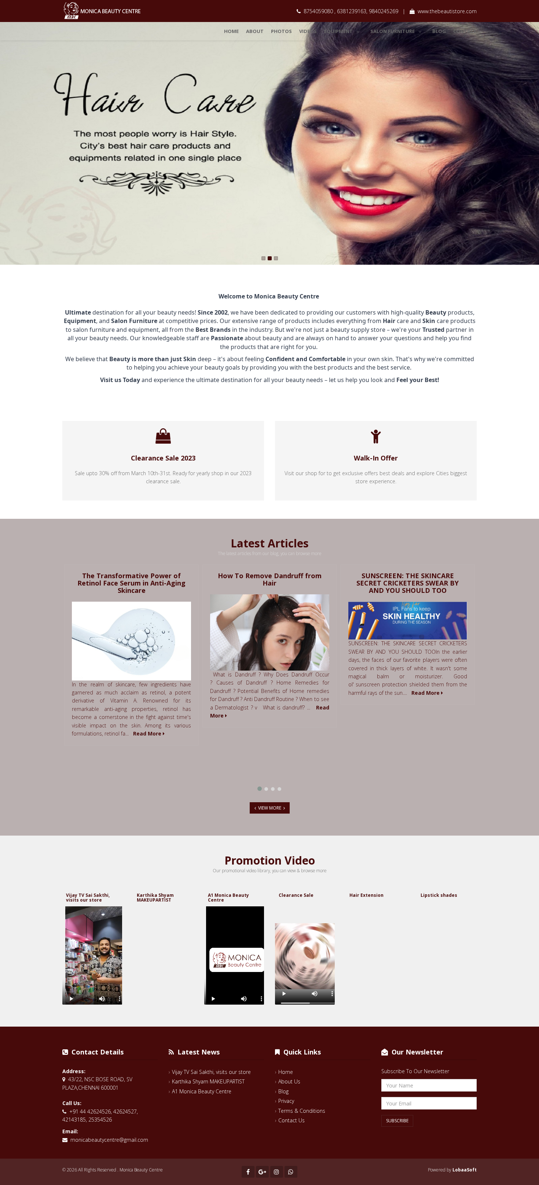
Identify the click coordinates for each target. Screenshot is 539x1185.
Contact (465, 31)
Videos (308, 31)
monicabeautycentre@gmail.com (109, 1139)
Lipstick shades (439, 895)
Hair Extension (366, 895)
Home (231, 31)
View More (269, 808)
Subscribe (397, 1121)
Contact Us (291, 1120)
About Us (289, 1081)
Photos (281, 31)
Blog (439, 31)
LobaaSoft (464, 1170)
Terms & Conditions (301, 1110)
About (255, 31)
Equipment (338, 31)
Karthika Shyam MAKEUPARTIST (155, 897)
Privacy (286, 1100)
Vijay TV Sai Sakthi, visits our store (88, 897)
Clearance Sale (296, 895)
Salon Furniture (392, 31)
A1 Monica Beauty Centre (228, 897)
